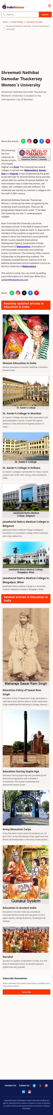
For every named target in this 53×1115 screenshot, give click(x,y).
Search (45, 14)
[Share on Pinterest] (48, 141)
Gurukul (8, 956)
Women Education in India (19, 363)
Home (5, 22)
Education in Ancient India (19, 908)
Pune (16, 167)
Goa (3, 173)
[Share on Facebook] (41, 141)
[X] (40, 1086)
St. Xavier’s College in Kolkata (21, 468)
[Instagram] (30, 1092)
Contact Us (10, 1085)
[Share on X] (35, 141)
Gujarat (14, 173)
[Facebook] (34, 1086)
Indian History (17, 22)
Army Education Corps (17, 829)
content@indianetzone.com (14, 279)
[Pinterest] (46, 1086)
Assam (42, 170)
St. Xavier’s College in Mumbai (22, 413)
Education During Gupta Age (21, 771)
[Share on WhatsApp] (23, 141)
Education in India (34, 22)
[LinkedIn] (23, 1092)
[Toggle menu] (49, 6)
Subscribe (26, 992)
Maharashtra (31, 170)
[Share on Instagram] (29, 141)
